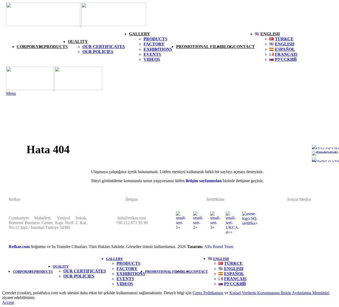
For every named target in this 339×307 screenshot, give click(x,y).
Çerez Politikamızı (208, 293)
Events (152, 54)
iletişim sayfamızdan (203, 180)
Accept (8, 302)
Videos (152, 59)
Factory (154, 44)
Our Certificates (103, 46)
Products (155, 39)
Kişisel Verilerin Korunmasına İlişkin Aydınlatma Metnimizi (279, 293)
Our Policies (97, 51)
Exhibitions (158, 49)
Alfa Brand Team (218, 246)
